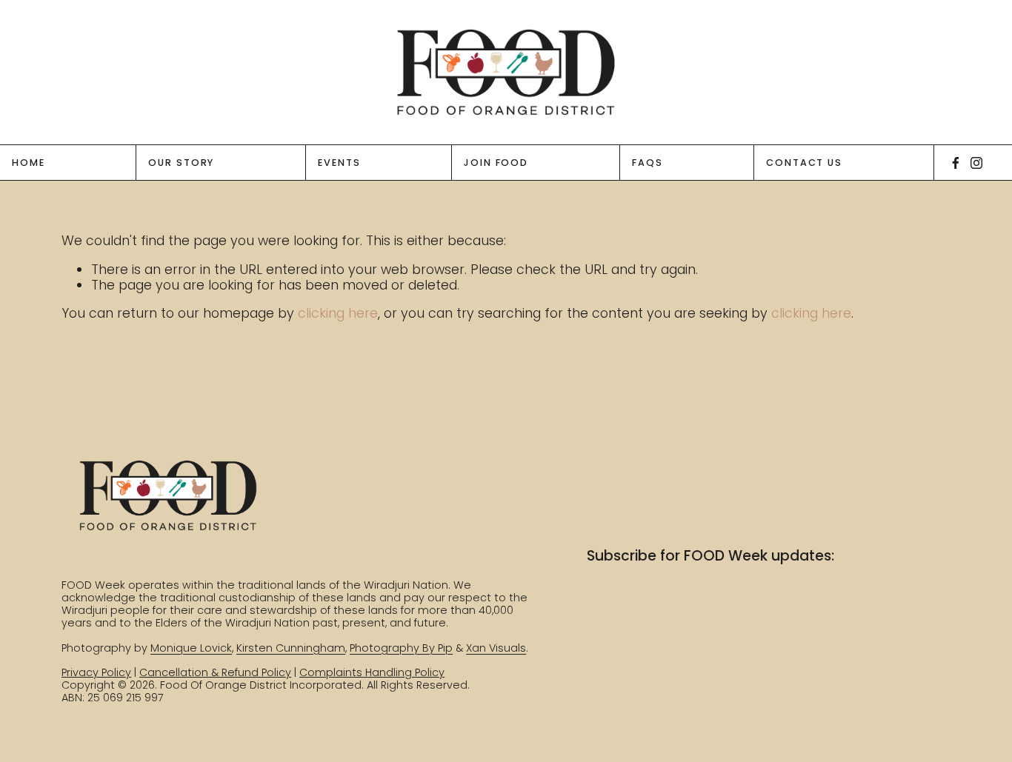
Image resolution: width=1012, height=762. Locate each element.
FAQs (647, 162)
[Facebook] (955, 163)
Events (339, 162)
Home (28, 162)
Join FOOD (496, 162)
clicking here (338, 313)
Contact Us (804, 162)
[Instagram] (976, 163)
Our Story (181, 162)
